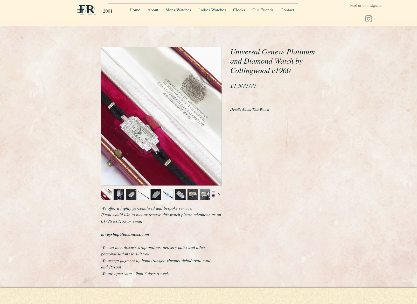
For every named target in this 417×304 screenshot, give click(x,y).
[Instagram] (368, 18)
